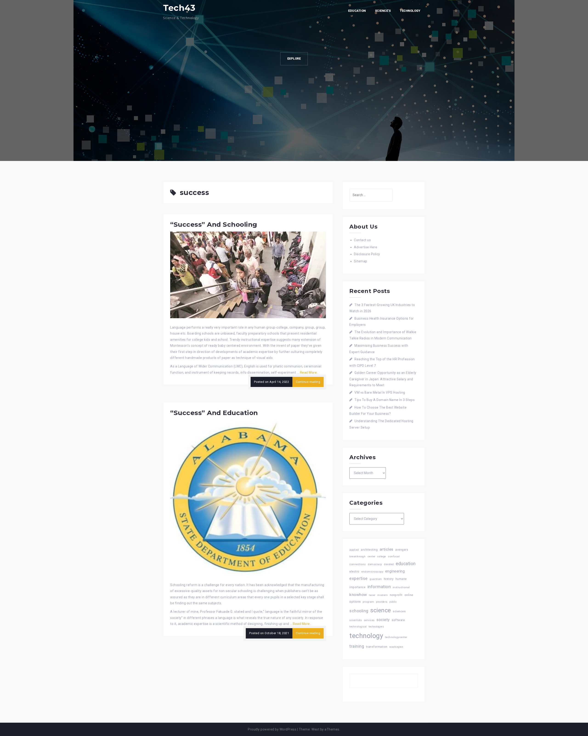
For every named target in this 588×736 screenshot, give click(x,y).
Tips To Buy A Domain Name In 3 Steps (384, 400)
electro (354, 571)
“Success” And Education (214, 413)
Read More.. (309, 372)
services (369, 620)
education (406, 563)
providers (381, 601)
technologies (376, 626)
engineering (395, 571)
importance (357, 587)
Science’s (383, 10)
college (381, 556)
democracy (375, 564)
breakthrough (357, 556)
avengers (401, 549)
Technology (410, 10)
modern (382, 595)
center (372, 556)
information (379, 586)
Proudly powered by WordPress (272, 729)
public (393, 601)
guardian (376, 579)
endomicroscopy (372, 571)
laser (372, 595)
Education (357, 10)
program (368, 601)
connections (357, 564)
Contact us (362, 240)
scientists (355, 620)
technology (366, 636)
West (315, 729)
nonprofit (396, 595)
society (383, 619)
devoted (389, 564)
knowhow (358, 594)
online (408, 595)
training (356, 646)
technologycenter (396, 637)
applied (354, 549)
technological (358, 626)
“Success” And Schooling (213, 224)
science (380, 610)
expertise (358, 578)
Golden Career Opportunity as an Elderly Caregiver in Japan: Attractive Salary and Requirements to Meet (382, 379)
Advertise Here (365, 247)
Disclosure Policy (367, 254)
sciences (399, 611)
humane (401, 579)
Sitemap (360, 261)
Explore (294, 58)
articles (386, 549)
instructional (401, 587)
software (398, 620)
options (355, 601)
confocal (394, 556)
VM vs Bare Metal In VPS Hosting (379, 392)
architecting (369, 549)
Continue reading (308, 382)
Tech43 (179, 8)
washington (396, 646)
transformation (376, 646)
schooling (358, 611)
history (389, 579)
